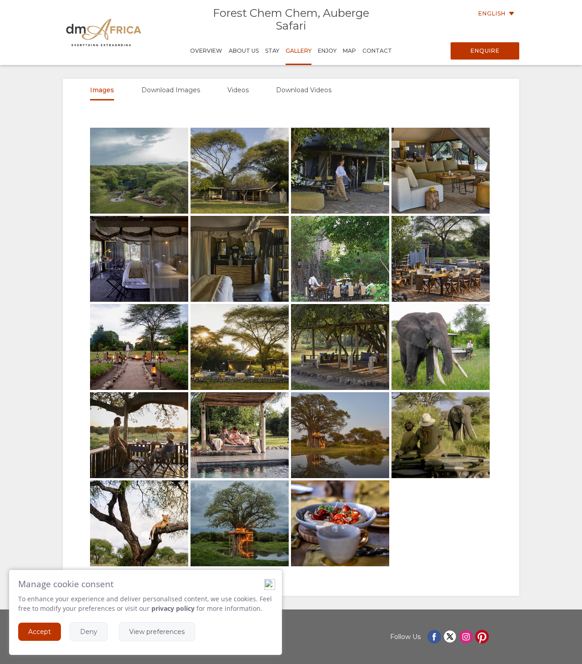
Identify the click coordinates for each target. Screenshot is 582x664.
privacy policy (173, 608)
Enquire (485, 50)
